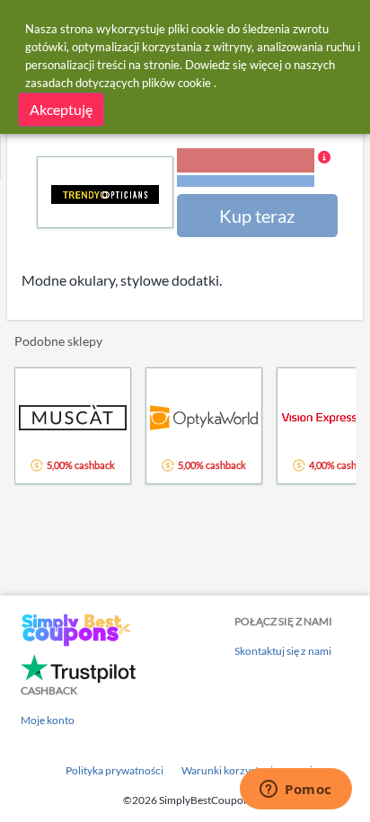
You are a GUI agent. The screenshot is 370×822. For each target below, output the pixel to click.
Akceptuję (61, 109)
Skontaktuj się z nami (282, 651)
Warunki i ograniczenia (246, 181)
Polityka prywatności (114, 770)
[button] (253, 169)
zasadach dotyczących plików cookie (118, 82)
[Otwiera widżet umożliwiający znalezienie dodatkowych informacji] (296, 790)
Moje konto (48, 720)
